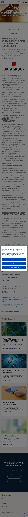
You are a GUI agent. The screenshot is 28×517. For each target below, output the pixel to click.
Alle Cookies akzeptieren (14, 267)
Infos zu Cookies (12, 255)
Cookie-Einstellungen (14, 259)
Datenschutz (18, 255)
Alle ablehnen (14, 263)
